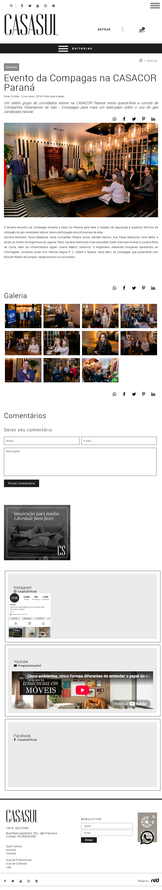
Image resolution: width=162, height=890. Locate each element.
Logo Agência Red (155, 880)
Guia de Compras (16, 863)
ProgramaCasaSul (29, 665)
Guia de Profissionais (19, 860)
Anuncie (11, 849)
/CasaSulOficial (26, 740)
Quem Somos (14, 846)
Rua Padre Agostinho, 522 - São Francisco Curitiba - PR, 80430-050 (31, 835)
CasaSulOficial (27, 591)
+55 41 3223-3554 (17, 828)
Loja (8, 867)
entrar (104, 29)
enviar (89, 840)
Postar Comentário (21, 483)
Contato (11, 853)
